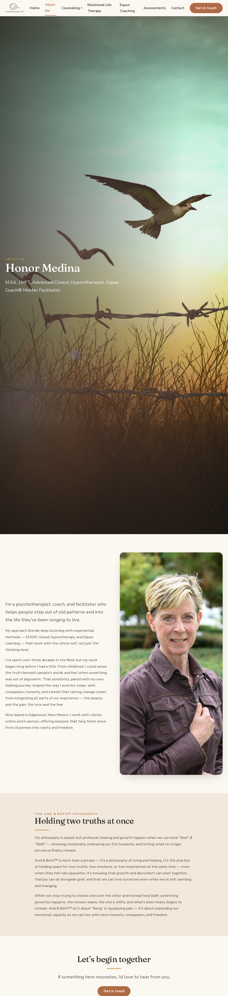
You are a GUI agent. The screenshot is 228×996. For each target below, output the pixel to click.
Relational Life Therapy (100, 7)
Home (35, 8)
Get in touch (206, 8)
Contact (177, 8)
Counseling (72, 8)
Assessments (155, 8)
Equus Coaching (127, 7)
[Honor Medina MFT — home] (14, 8)
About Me (50, 7)
